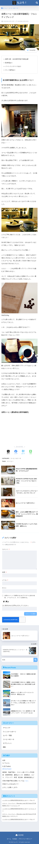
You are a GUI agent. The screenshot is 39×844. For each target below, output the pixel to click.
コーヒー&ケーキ (15, 458)
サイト (4, 588)
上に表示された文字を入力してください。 (16, 605)
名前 (4, 572)
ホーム (9, 839)
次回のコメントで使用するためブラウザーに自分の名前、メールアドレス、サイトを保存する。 (19, 596)
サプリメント (7, 743)
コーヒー (11, 461)
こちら (26, 781)
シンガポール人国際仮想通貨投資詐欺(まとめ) (14, 800)
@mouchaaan (6, 769)
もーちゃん (14, 805)
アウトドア (6, 728)
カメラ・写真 (7, 735)
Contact (14, 839)
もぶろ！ (21, 2)
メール (5, 580)
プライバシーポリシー (25, 839)
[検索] (35, 660)
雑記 (4, 747)
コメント (6, 549)
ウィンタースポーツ (9, 731)
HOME (21, 835)
